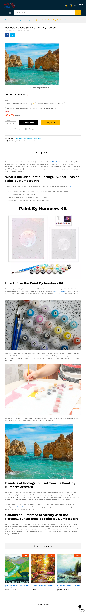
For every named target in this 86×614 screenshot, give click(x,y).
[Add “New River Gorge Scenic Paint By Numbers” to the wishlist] (21, 581)
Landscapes (18, 138)
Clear (7, 111)
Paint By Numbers (60, 291)
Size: (7, 100)
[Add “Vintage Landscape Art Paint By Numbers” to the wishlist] (73, 581)
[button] (19, 103)
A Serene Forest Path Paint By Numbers (42, 586)
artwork (70, 186)
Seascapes (29, 141)
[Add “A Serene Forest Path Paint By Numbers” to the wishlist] (47, 581)
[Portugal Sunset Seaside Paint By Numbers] (7, 35)
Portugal (22, 141)
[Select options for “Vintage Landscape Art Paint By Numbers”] (64, 581)
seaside (36, 141)
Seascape (37, 138)
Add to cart (28, 123)
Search (78, 12)
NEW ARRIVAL (28, 138)
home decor (21, 507)
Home (7, 20)
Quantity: (8, 120)
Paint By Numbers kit (56, 162)
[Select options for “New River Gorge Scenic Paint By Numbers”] (12, 581)
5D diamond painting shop (20, 20)
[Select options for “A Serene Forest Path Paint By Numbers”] (38, 581)
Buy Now (50, 122)
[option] (17, 574)
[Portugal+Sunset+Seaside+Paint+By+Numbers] (12, 35)
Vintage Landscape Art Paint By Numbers (68, 586)
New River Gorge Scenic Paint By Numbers (17, 586)
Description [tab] (41, 152)
